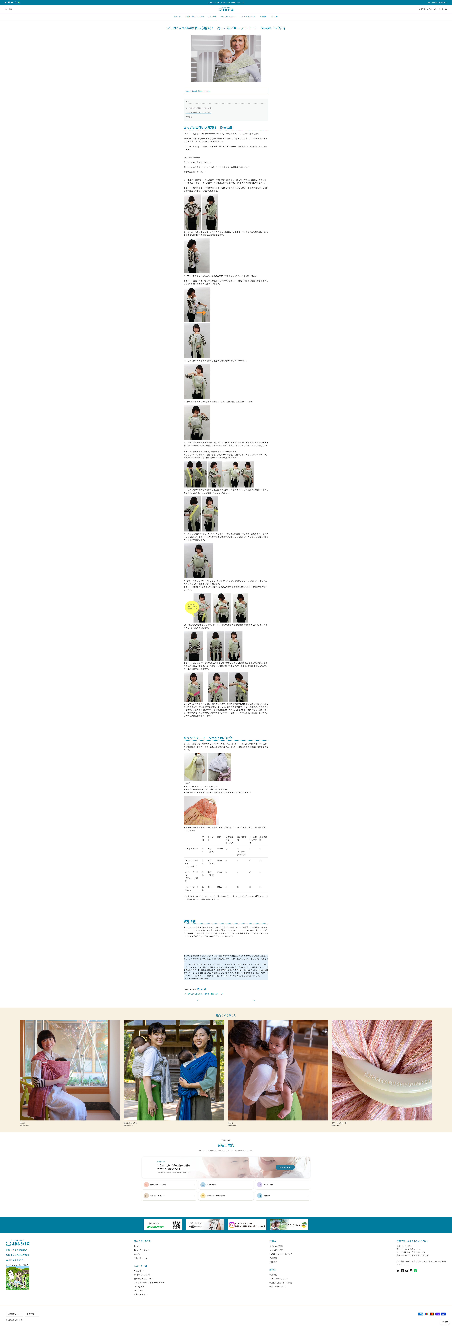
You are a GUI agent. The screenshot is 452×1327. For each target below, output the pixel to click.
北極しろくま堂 (16, 1320)
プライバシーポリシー (278, 1278)
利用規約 (273, 1274)
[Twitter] (5, 2)
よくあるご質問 (276, 1246)
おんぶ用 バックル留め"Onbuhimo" (149, 1282)
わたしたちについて (228, 16)
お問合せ (263, 16)
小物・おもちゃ (140, 1258)
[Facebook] (9, 2)
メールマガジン (189, 994)
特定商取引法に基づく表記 (280, 1282)
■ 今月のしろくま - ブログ (17, 1264)
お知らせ (274, 16)
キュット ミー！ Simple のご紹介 (198, 112)
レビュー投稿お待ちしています (226, 2)
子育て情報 (212, 16)
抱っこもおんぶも (141, 1250)
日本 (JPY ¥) (431, 2)
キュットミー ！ (141, 1270)
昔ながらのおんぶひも (143, 1278)
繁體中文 (442, 2)
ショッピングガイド (247, 16)
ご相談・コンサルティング (280, 1254)
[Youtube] (12, 2)
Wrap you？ (139, 1286)
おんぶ (137, 1254)
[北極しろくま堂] (226, 9)
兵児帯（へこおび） (142, 1274)
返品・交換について (277, 1286)
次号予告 (189, 117)
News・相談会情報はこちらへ (198, 91)
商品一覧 (177, 16)
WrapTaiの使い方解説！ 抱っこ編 (198, 108)
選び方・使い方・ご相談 (195, 16)
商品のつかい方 (201, 994)
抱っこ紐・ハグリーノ (215, 994)
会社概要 (273, 1258)
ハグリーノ (138, 1290)
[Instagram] (15, 2)
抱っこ (137, 1246)
